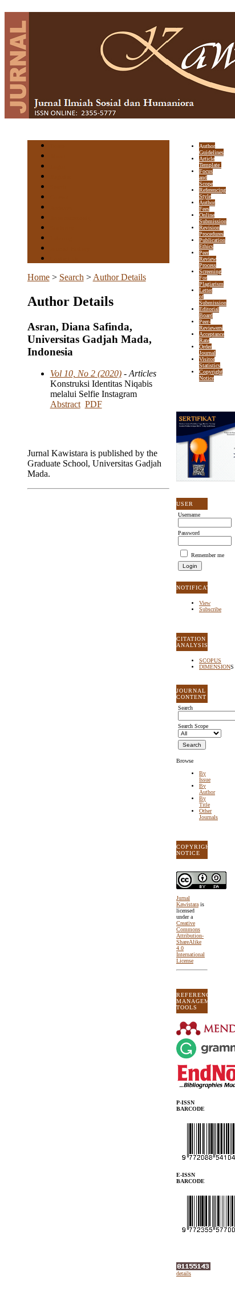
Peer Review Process (207, 258)
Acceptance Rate (211, 337)
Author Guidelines (211, 149)
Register (60, 177)
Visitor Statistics (209, 362)
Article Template (210, 162)
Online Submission (212, 218)
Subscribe (210, 609)
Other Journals (208, 814)
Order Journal (207, 349)
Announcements (70, 218)
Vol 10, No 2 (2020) (85, 373)
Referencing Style (212, 193)
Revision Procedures (211, 230)
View (204, 603)
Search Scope (193, 726)
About (58, 156)
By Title (204, 801)
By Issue (204, 776)
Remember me (207, 555)
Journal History (70, 249)
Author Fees (207, 205)
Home (57, 146)
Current (60, 197)
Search (58, 187)
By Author (207, 789)
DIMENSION (214, 667)
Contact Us (64, 259)
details (183, 1273)
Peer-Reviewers (210, 324)
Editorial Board (209, 312)
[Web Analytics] (193, 1268)
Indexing (61, 238)
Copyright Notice (210, 375)
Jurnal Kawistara (187, 901)
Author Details (119, 277)
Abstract (65, 404)
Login (58, 166)
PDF (93, 404)
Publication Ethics (212, 243)
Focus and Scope (206, 177)
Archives (61, 207)
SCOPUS (210, 660)
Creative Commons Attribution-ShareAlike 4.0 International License (190, 942)
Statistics (62, 228)
